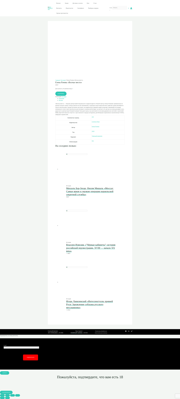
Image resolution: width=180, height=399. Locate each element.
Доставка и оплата (78, 3)
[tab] (92, 98)
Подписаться (30, 357)
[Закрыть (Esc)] (2, 395)
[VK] (128, 331)
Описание (61, 98)
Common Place (96, 122)
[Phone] (131, 331)
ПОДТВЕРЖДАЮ (6, 392)
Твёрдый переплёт (97, 136)
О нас (95, 3)
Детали (61, 100)
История (63, 80)
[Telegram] (125, 331)
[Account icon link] (131, 8)
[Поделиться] (7, 395)
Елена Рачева (95, 126)
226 (93, 117)
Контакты (59, 8)
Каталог (58, 3)
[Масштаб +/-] (17, 395)
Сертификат (80, 8)
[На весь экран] (12, 395)
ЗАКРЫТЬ (4, 372)
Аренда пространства (62, 13)
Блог (88, 3)
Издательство (69, 8)
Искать (111, 7)
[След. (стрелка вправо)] (7, 398)
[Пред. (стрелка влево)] (2, 398)
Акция (66, 3)
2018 (93, 131)
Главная (57, 80)
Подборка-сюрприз (93, 8)
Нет (93, 141)
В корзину (61, 93)
